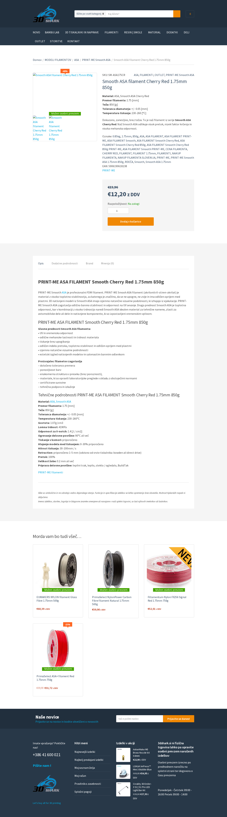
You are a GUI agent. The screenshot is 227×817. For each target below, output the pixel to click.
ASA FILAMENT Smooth (121, 140)
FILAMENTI (111, 32)
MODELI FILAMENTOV (58, 60)
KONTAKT (73, 41)
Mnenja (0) (107, 263)
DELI (186, 32)
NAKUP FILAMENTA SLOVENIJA (137, 157)
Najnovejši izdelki (84, 751)
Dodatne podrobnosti (65, 263)
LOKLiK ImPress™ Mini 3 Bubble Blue (142, 768)
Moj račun (80, 775)
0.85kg (116, 136)
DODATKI (172, 32)
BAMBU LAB (52, 32)
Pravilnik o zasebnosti (87, 783)
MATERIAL (154, 32)
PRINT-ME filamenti (50, 472)
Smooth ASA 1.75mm (158, 162)
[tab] (41, 263)
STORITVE (56, 41)
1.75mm (126, 136)
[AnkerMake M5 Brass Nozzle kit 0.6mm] (123, 755)
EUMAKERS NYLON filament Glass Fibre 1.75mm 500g (57, 598)
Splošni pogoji (83, 791)
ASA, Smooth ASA (60, 401)
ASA (76, 60)
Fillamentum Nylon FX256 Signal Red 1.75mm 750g (167, 598)
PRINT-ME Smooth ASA (96, 60)
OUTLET (40, 41)
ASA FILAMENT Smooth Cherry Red (158, 140)
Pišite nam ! (42, 765)
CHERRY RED (110, 153)
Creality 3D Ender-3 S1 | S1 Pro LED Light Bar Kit (142, 787)
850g (136, 136)
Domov (37, 60)
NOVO (36, 32)
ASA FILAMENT (154, 136)
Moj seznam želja (84, 767)
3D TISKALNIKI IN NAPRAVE (82, 32)
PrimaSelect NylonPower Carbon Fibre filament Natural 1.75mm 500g (111, 600)
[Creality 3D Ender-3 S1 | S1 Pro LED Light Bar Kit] (123, 789)
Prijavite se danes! (178, 718)
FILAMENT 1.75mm (144, 153)
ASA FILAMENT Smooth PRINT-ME (143, 149)
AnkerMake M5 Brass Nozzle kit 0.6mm (141, 752)
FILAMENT (125, 153)
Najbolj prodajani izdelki (88, 759)
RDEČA (129, 162)
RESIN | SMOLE (133, 32)
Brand (89, 263)
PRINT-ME (163, 157)
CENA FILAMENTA (176, 149)
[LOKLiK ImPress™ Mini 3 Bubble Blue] (123, 772)
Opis (41, 263)
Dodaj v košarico (130, 221)
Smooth (139, 162)
